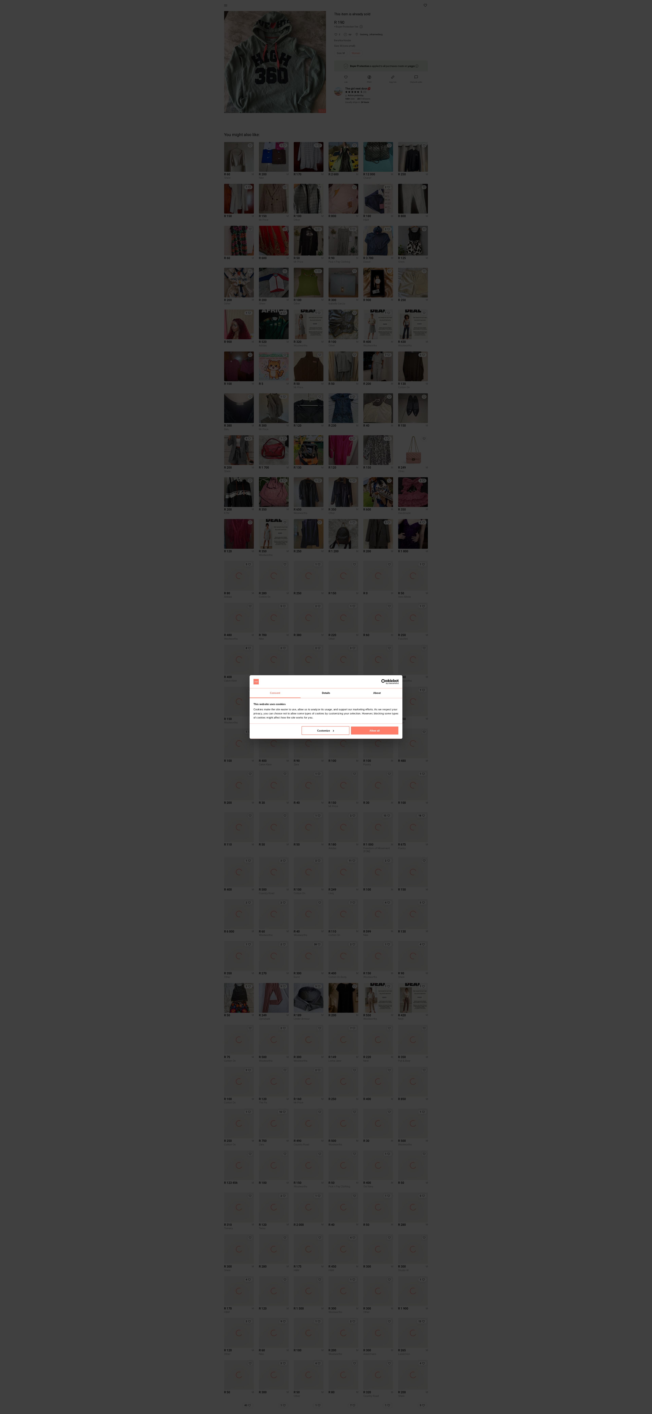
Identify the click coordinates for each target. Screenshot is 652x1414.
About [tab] (377, 692)
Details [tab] (326, 692)
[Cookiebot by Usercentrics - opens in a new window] (384, 681)
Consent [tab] (275, 692)
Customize (323, 730)
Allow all (374, 730)
